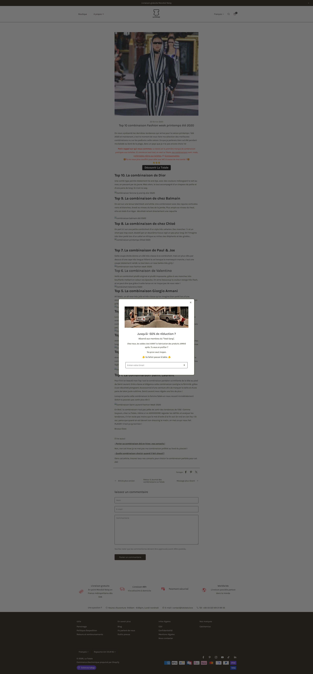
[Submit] (184, 365)
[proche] (190, 302)
